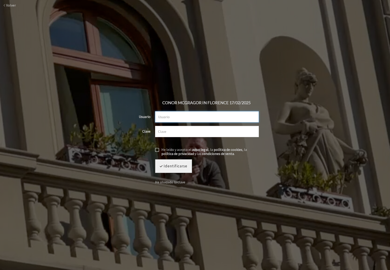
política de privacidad (177, 153)
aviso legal (200, 149)
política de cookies (228, 149)
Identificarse (175, 166)
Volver (10, 5)
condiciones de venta (218, 153)
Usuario (145, 117)
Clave (146, 131)
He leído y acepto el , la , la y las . (204, 152)
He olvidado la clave (170, 182)
